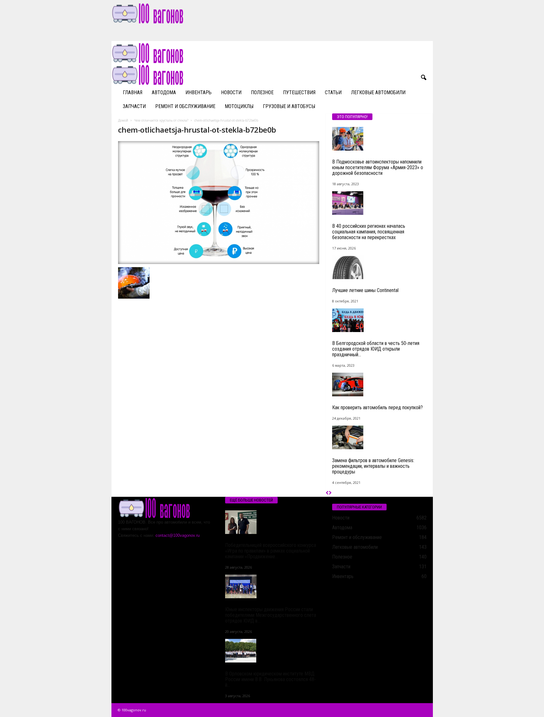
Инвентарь (198, 92)
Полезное (262, 92)
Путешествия (299, 92)
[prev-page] (327, 493)
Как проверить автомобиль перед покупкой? (377, 407)
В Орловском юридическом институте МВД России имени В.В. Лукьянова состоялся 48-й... (270, 679)
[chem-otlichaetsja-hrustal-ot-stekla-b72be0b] (219, 202)
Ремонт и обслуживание (185, 106)
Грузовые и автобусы (289, 106)
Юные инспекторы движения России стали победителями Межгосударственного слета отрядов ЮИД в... (270, 615)
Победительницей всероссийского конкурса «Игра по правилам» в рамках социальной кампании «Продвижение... (270, 550)
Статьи (333, 92)
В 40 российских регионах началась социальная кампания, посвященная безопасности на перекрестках (368, 231)
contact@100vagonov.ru (178, 535)
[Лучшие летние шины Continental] (379, 267)
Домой (123, 120)
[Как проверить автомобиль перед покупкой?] (379, 384)
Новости (231, 92)
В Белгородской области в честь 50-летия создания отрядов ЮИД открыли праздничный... (375, 349)
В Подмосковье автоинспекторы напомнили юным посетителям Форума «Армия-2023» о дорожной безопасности (377, 167)
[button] (423, 78)
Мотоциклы (239, 106)
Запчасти (134, 106)
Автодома (164, 92)
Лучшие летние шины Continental (365, 290)
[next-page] (330, 493)
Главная (132, 92)
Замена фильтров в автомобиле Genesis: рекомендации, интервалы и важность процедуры (373, 466)
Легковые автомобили (378, 92)
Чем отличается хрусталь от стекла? (161, 120)
